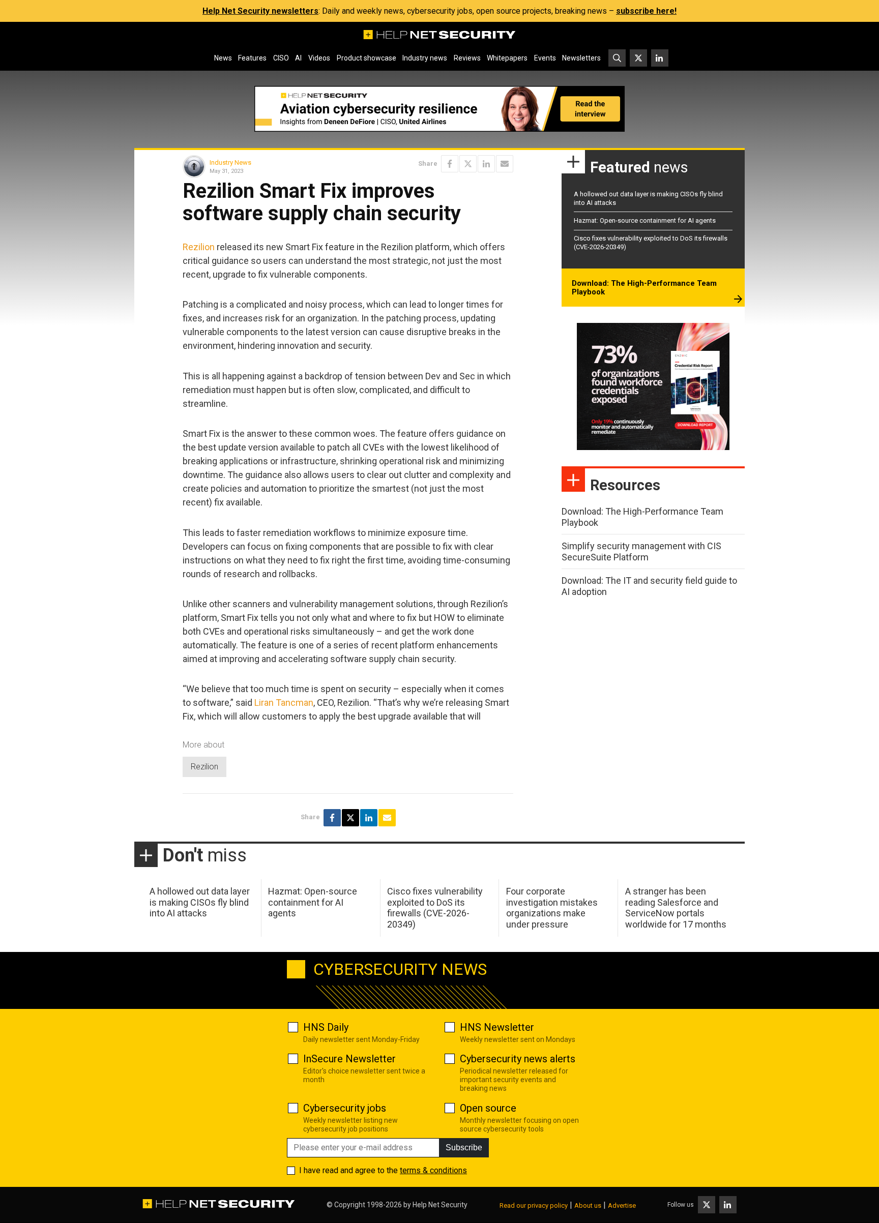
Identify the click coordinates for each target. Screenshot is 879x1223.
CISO (281, 58)
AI (298, 58)
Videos (319, 58)
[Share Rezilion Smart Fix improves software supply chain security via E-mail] (504, 163)
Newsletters (581, 58)
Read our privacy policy (534, 1205)
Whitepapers (507, 58)
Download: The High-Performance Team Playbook (644, 288)
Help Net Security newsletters (260, 11)
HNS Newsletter (497, 1027)
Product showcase (366, 58)
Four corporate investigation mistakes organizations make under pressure (552, 908)
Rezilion (199, 247)
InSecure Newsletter (349, 1059)
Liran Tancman (283, 702)
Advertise (622, 1205)
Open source (488, 1108)
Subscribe (464, 1147)
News (223, 58)
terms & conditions (433, 1170)
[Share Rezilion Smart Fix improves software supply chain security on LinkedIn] (486, 163)
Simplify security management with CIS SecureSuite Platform (641, 551)
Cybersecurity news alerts (517, 1059)
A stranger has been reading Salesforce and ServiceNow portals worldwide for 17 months (675, 908)
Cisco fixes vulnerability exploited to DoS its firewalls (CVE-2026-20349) (435, 908)
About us (587, 1205)
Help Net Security (440, 1205)
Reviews (467, 58)
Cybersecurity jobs (344, 1108)
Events (545, 58)
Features (252, 58)
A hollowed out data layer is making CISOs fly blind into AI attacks (200, 902)
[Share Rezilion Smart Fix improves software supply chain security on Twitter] (468, 163)
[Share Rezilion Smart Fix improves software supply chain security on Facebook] (449, 163)
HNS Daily (325, 1027)
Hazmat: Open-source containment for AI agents (645, 220)
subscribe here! (646, 11)
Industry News (230, 162)
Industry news (424, 58)
